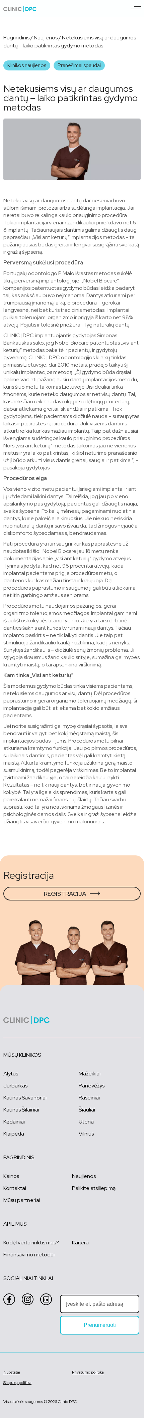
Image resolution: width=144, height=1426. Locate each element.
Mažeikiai (89, 1073)
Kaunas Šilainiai (21, 1109)
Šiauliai (87, 1109)
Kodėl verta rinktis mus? (31, 1242)
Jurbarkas (15, 1085)
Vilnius (86, 1133)
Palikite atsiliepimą (94, 1188)
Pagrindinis (16, 37)
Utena (86, 1121)
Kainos (11, 1176)
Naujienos (46, 37)
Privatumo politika (88, 1372)
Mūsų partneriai (21, 1200)
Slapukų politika (17, 1382)
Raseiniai (89, 1097)
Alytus (10, 1073)
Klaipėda (13, 1133)
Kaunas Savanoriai (25, 1097)
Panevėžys (91, 1085)
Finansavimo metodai (29, 1254)
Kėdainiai (14, 1121)
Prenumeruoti (100, 1325)
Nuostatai (11, 1372)
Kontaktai (14, 1188)
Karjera (80, 1242)
